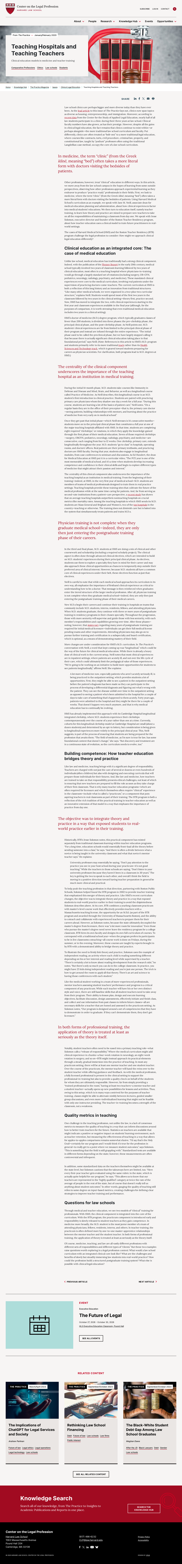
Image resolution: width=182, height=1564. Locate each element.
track (121, 345)
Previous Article (77, 1281)
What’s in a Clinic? (15, 74)
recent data (70, 117)
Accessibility (143, 1540)
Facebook (79, 1547)
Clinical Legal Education (70, 87)
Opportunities (165, 21)
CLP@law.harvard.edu (91, 1540)
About (77, 21)
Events (149, 21)
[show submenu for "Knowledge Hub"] (140, 21)
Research (106, 21)
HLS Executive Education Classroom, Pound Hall (101, 1326)
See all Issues (17, 88)
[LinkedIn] (135, 98)
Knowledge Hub (128, 21)
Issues (54, 87)
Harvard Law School (32, 9)
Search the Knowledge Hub (143, 1508)
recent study (134, 494)
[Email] (148, 98)
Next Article (146, 1281)
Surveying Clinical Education (20, 79)
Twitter (83, 1547)
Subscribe (145, 9)
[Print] (153, 98)
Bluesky (97, 1547)
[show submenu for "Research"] (114, 21)
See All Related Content (91, 1474)
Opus (148, 1555)
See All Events (91, 1338)
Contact (165, 9)
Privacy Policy (144, 1537)
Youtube (92, 1547)
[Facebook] (139, 98)
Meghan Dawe (133, 1441)
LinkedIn (87, 1547)
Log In (155, 9)
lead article (84, 110)
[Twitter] (143, 98)
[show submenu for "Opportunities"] (175, 21)
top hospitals (140, 504)
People (92, 21)
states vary (93, 625)
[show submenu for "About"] (83, 21)
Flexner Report (110, 264)
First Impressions (14, 50)
